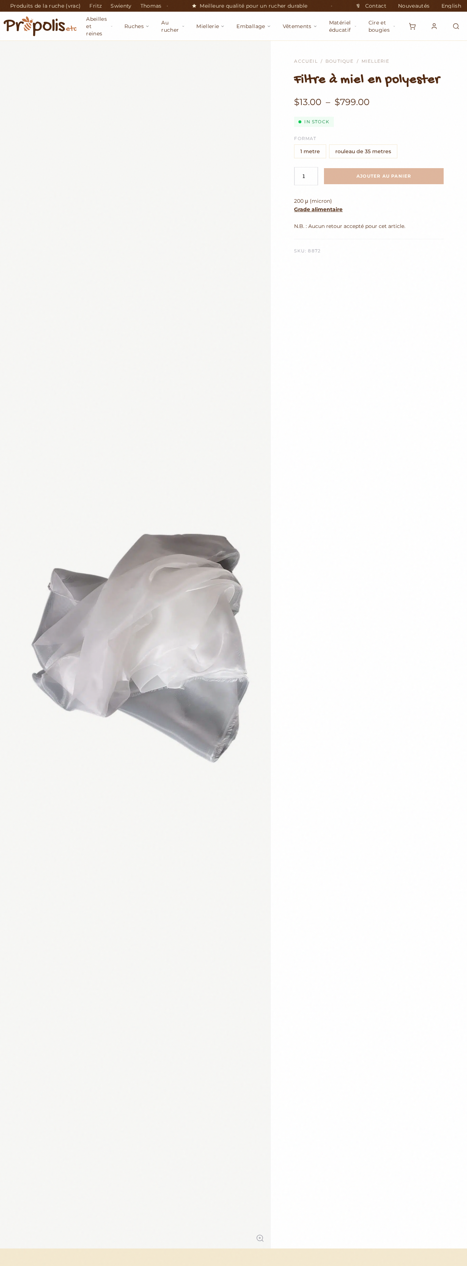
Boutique (339, 61)
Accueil (305, 61)
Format (305, 138)
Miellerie (376, 61)
